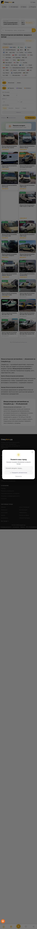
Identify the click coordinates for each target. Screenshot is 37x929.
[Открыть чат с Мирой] (3, 921)
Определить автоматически (19, 472)
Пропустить (18, 476)
